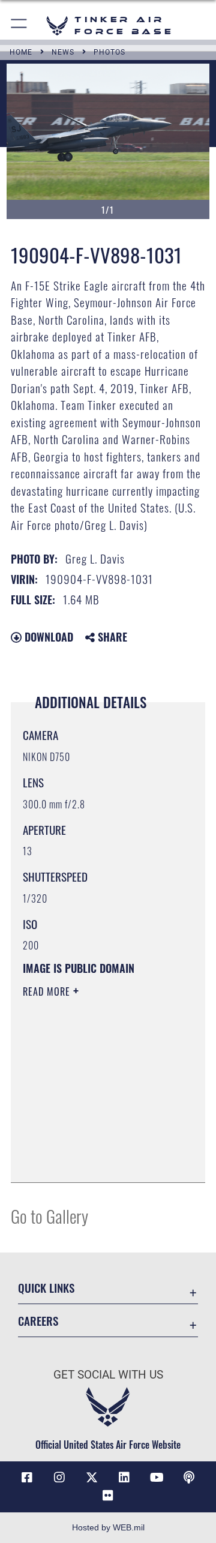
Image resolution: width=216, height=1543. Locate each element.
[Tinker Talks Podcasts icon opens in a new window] (189, 1478)
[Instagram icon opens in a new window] (59, 1478)
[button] (19, 25)
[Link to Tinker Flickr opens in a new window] (108, 1496)
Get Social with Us (108, 1375)
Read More (48, 991)
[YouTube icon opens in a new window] (157, 1478)
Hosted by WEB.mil (108, 1527)
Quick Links (46, 1287)
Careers (38, 1320)
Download (47, 637)
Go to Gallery (49, 1216)
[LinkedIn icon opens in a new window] (124, 1478)
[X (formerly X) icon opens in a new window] (92, 1478)
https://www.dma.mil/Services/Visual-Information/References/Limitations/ (96, 1160)
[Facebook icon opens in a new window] (27, 1478)
